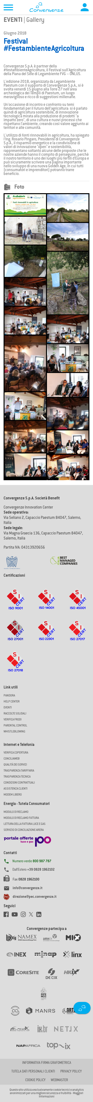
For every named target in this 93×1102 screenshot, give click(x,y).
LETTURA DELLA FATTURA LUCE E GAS (25, 824)
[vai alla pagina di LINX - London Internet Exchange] (75, 959)
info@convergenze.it (27, 888)
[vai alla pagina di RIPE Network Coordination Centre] (46, 996)
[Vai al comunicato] (64, 557)
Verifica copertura (16, 752)
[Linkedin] (40, 915)
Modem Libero (13, 794)
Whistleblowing (14, 731)
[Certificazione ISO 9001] (15, 603)
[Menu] (8, 8)
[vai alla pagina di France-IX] (23, 1033)
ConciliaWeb (12, 758)
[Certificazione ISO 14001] (46, 603)
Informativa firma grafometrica (46, 1063)
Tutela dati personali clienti (33, 1071)
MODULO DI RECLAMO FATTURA (21, 818)
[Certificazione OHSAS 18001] (77, 603)
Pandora (9, 695)
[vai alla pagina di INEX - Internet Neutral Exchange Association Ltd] (19, 959)
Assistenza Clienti (15, 788)
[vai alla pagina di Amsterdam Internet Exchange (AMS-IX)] (54, 942)
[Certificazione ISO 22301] (46, 635)
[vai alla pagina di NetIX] (69, 1033)
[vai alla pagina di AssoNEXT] (18, 1015)
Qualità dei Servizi (15, 764)
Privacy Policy (71, 1071)
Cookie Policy (35, 1080)
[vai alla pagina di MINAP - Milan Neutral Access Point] (48, 959)
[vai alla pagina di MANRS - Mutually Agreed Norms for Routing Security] (44, 1015)
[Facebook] (8, 915)
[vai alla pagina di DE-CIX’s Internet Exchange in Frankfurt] (55, 977)
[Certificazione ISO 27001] (16, 635)
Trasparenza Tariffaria (19, 770)
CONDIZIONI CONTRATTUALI (19, 782)
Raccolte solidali (15, 713)
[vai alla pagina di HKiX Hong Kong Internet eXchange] (75, 977)
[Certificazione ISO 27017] (78, 635)
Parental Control (15, 725)
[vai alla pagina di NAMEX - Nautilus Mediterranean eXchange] (24, 942)
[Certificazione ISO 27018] (16, 666)
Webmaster (59, 1080)
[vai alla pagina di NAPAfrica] (31, 1050)
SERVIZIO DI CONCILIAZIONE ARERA (24, 830)
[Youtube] (16, 915)
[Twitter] (32, 915)
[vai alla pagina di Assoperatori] (72, 1015)
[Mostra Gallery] (25, 205)
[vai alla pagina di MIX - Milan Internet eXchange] (76, 942)
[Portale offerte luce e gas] (27, 840)
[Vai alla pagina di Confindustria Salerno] (12, 560)
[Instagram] (25, 915)
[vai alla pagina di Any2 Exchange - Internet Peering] (26, 977)
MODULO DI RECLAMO (16, 812)
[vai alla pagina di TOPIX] (62, 1050)
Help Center (12, 701)
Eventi (13, 20)
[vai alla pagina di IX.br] (45, 1033)
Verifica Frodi (12, 719)
